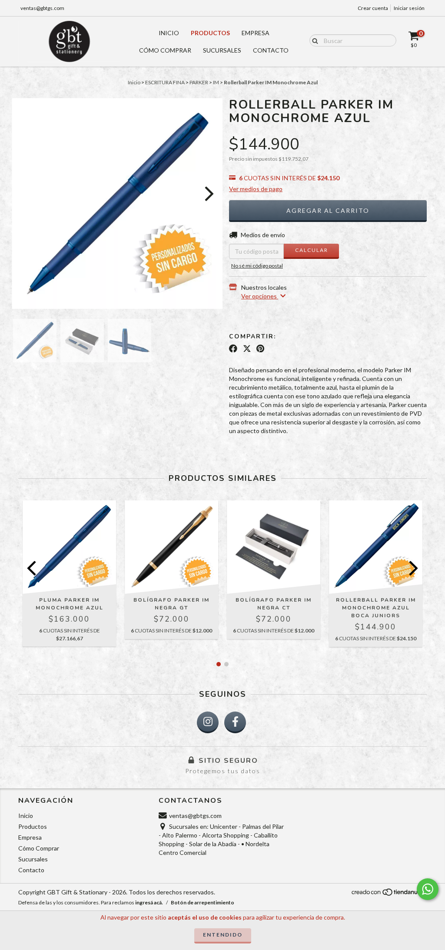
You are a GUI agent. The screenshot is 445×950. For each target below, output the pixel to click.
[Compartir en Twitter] (247, 348)
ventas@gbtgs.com (42, 8)
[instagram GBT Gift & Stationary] (208, 722)
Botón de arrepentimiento (202, 902)
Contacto (271, 50)
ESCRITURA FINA (165, 82)
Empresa (255, 32)
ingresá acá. (149, 902)
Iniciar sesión (409, 8)
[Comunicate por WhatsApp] (427, 889)
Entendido (222, 934)
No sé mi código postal (257, 265)
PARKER (198, 82)
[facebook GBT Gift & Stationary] (235, 722)
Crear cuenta (373, 8)
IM (216, 82)
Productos (210, 32)
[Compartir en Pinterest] (260, 348)
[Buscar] (313, 39)
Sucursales (222, 50)
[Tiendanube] (389, 894)
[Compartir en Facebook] (233, 348)
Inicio (169, 32)
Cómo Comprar (165, 50)
